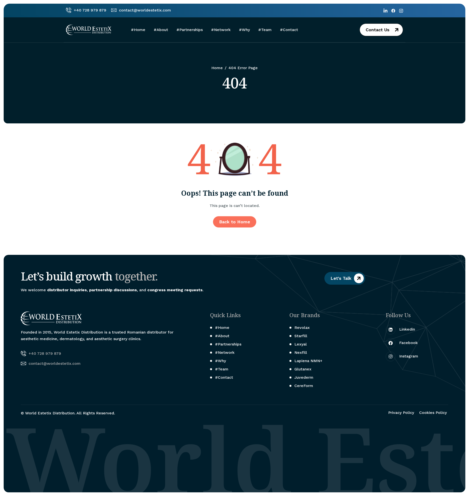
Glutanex (302, 369)
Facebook (408, 342)
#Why (244, 29)
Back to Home (234, 221)
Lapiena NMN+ (308, 360)
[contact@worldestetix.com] (141, 10)
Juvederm (303, 377)
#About (161, 29)
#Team (265, 29)
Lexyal (300, 344)
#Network (221, 29)
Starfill (300, 336)
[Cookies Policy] (433, 413)
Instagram (408, 356)
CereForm (303, 385)
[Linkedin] (385, 10)
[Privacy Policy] (402, 413)
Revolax (302, 327)
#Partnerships (189, 29)
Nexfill (300, 352)
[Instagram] (401, 10)
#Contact (289, 29)
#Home (138, 29)
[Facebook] (393, 10)
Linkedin (406, 329)
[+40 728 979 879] (86, 10)
